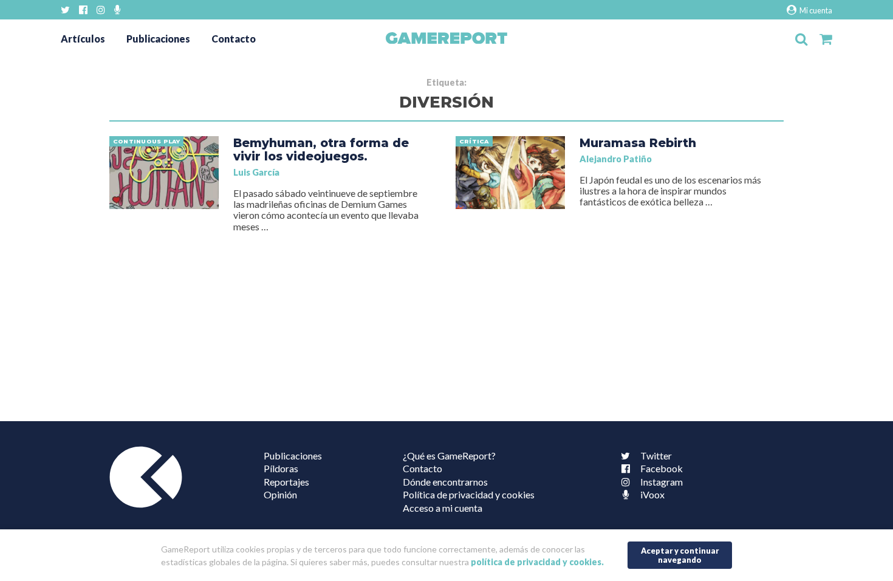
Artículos (83, 38)
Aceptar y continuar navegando (680, 555)
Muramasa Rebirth (638, 143)
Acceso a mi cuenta (442, 508)
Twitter (656, 455)
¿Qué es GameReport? (449, 455)
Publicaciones (158, 38)
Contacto (233, 38)
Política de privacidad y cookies (469, 494)
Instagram (661, 481)
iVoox (652, 494)
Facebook (661, 468)
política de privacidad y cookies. (537, 562)
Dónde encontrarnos (445, 481)
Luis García (256, 172)
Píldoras (281, 468)
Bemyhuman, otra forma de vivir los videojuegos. (321, 149)
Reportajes (286, 481)
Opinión (280, 494)
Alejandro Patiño (616, 159)
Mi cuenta (815, 10)
